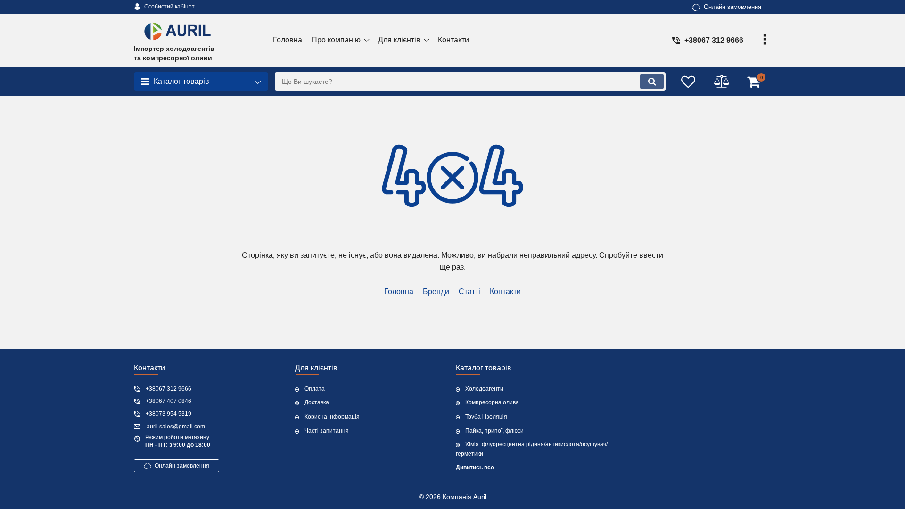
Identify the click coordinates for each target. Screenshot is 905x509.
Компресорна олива (492, 402)
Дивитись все (475, 467)
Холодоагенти (484, 389)
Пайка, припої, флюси (494, 430)
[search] (652, 81)
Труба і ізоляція (486, 416)
